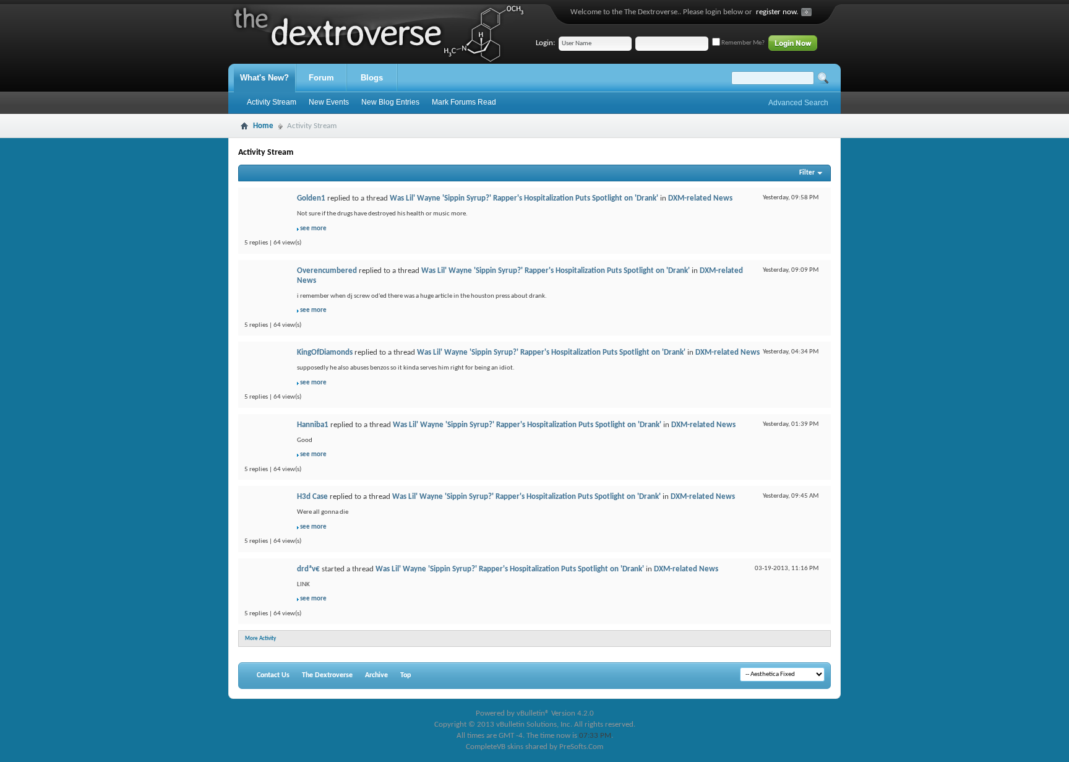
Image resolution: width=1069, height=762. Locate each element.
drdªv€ (308, 569)
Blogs (372, 77)
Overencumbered (327, 271)
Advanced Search (798, 102)
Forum (321, 77)
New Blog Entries (390, 102)
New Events (329, 102)
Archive (376, 675)
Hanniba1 (312, 425)
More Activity (260, 638)
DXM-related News (700, 198)
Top (405, 675)
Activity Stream (271, 102)
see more (313, 228)
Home (263, 126)
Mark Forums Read (464, 102)
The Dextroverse (327, 675)
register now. (777, 12)
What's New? (264, 77)
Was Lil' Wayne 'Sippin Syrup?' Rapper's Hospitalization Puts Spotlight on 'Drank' (524, 198)
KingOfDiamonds (325, 353)
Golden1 (311, 198)
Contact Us (273, 675)
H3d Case (312, 497)
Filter (807, 173)
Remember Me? (742, 43)
